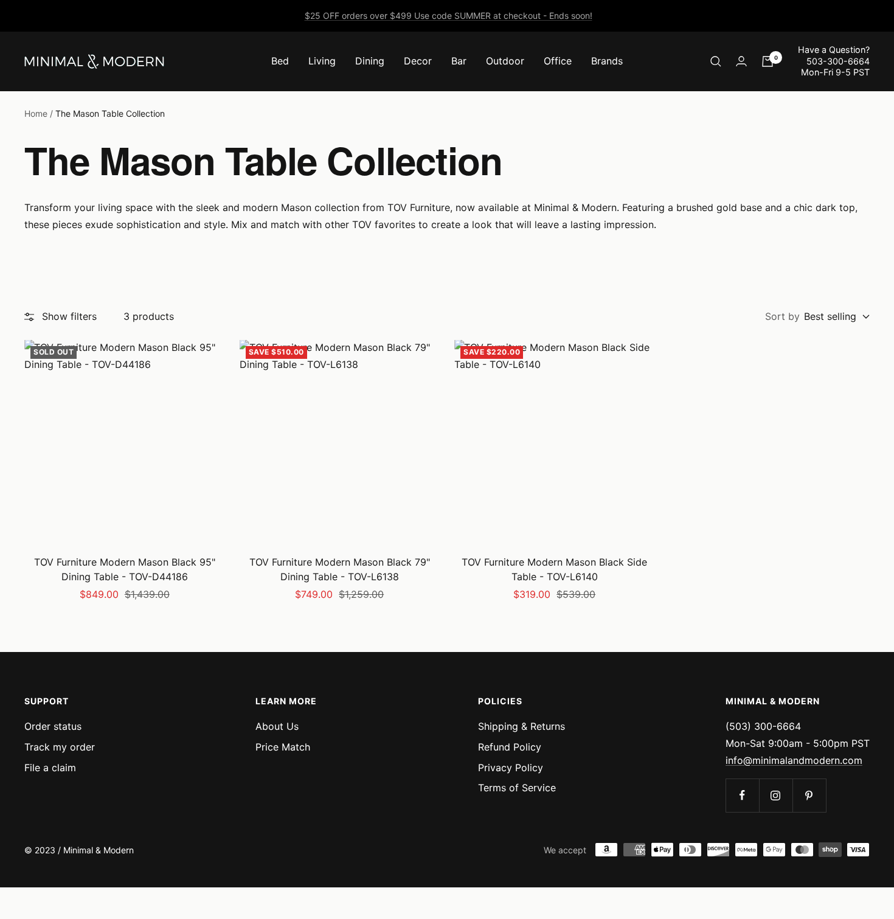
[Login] (741, 61)
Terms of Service (517, 788)
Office (558, 61)
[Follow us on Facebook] (742, 795)
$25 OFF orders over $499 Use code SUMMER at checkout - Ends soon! (448, 15)
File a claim (50, 767)
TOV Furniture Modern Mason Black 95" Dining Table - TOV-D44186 (124, 569)
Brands (607, 61)
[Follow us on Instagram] (775, 795)
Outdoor (505, 61)
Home (35, 113)
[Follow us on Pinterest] (809, 795)
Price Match (282, 747)
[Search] (715, 61)
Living (322, 61)
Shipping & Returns (521, 726)
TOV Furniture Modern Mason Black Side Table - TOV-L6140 (554, 569)
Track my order (59, 747)
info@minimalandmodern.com (794, 760)
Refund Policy (509, 747)
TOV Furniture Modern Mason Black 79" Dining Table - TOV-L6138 (339, 569)
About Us (277, 726)
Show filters (69, 316)
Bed (280, 61)
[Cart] (767, 61)
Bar (458, 61)
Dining (369, 61)
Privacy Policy (510, 767)
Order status (52, 726)
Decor (418, 61)
